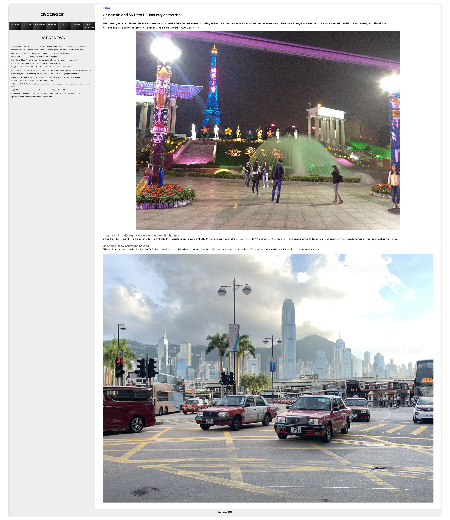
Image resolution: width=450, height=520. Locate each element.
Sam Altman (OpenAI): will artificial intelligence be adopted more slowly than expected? (44, 60)
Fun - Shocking (89, 26)
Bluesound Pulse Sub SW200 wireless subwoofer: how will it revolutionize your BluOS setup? (46, 77)
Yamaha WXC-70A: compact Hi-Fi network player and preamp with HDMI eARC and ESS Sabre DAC (49, 46)
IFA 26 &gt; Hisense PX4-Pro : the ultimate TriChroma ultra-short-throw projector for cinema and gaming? (51, 70)
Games (77, 24)
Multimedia (40, 24)
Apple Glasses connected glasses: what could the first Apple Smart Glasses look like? (43, 90)
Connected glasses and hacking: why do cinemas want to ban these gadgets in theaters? (45, 74)
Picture (15, 24)
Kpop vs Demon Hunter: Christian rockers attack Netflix (32, 97)
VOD (64, 24)
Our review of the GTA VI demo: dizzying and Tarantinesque (34, 56)
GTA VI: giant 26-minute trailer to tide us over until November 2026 (36, 63)
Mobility (52, 24)
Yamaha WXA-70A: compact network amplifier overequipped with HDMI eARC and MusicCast (47, 50)
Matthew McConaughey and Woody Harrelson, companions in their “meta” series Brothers (45, 93)
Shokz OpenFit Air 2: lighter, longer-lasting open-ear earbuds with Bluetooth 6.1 (41, 53)
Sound (27, 24)
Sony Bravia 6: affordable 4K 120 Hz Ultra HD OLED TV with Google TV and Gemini (42, 67)
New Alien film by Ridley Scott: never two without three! (32, 80)
